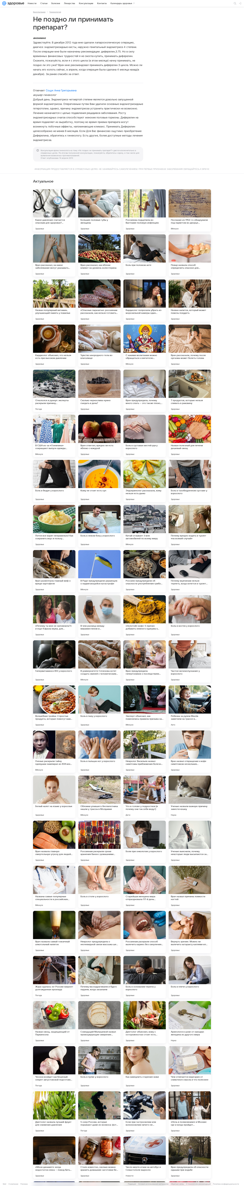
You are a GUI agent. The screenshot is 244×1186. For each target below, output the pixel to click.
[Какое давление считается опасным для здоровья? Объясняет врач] (54, 210)
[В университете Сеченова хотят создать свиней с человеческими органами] (99, 661)
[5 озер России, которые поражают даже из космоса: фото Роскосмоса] (99, 1112)
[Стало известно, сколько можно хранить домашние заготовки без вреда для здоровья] (99, 1157)
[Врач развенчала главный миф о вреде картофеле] (54, 571)
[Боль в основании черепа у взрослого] (144, 977)
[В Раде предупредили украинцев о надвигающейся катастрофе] (99, 571)
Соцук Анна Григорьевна (61, 90)
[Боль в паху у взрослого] (99, 706)
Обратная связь (177, 1184)
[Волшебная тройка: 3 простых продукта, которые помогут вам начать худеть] (54, 706)
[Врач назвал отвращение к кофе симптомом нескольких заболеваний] (190, 751)
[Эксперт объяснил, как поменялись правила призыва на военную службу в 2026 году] (144, 706)
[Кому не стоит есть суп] (99, 481)
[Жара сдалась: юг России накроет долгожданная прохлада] (54, 977)
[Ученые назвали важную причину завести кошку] (190, 797)
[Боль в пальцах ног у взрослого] (99, 751)
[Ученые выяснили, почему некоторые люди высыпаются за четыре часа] (190, 842)
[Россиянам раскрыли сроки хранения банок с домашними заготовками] (99, 842)
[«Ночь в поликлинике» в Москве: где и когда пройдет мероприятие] (190, 1112)
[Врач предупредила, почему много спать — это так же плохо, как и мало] (144, 391)
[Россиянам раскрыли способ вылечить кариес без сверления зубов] (144, 932)
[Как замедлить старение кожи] (144, 1067)
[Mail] (4, 3)
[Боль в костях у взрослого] (190, 616)
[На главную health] (15, 3)
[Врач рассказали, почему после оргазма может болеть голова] (190, 346)
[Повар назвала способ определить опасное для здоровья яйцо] (190, 255)
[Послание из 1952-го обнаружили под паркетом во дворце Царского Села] (190, 210)
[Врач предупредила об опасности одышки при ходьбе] (190, 1157)
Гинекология (55, 12)
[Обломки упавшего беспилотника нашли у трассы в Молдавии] (99, 797)
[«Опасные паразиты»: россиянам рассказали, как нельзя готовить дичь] (99, 300)
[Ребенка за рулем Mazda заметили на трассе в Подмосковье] (190, 706)
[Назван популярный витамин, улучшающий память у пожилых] (54, 300)
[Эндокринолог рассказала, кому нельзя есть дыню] (144, 481)
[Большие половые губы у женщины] (99, 210)
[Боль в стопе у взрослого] (99, 887)
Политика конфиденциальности (226, 1184)
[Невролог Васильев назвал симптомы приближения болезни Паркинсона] (144, 751)
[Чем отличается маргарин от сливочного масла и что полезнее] (190, 1067)
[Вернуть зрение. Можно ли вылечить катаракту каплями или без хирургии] (190, 932)
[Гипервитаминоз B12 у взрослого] (54, 661)
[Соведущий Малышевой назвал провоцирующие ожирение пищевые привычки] (99, 1022)
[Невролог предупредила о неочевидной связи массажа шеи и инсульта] (99, 932)
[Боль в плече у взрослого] (190, 977)
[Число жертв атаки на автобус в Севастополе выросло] (144, 1157)
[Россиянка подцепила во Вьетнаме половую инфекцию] (144, 210)
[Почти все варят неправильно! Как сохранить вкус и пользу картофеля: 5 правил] (54, 526)
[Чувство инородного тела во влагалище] (99, 346)
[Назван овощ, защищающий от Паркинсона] (54, 1022)
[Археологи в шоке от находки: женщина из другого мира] (190, 1022)
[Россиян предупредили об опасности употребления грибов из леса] (144, 571)
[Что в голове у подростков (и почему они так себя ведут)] (144, 797)
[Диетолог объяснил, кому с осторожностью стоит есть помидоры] (144, 1022)
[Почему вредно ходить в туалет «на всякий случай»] (190, 526)
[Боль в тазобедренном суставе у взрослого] (190, 481)
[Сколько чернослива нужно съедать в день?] (99, 391)
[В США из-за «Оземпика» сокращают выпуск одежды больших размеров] (54, 436)
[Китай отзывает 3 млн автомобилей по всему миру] (144, 526)
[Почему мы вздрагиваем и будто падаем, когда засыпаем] (99, 977)
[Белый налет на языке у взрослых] (54, 797)
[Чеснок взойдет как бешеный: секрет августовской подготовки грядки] (54, 1067)
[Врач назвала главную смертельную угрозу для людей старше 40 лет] (54, 842)
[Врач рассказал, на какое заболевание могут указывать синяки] (54, 255)
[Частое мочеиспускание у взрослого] (190, 661)
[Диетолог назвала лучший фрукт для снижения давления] (54, 1112)
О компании (13, 1184)
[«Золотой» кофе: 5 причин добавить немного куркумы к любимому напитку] (144, 616)
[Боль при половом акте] (144, 255)
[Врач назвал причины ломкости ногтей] (190, 887)
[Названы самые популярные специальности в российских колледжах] (54, 887)
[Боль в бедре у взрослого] (54, 481)
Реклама (24, 1184)
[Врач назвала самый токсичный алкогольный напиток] (54, 932)
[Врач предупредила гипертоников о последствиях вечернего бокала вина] (144, 661)
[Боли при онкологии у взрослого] (144, 842)
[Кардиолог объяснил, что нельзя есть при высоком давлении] (54, 346)
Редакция (132, 1184)
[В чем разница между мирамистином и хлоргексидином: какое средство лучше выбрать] (99, 616)
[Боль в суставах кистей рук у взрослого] (144, 436)
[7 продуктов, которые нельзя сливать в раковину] (190, 391)
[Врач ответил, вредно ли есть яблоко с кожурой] (99, 436)
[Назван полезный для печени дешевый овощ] (190, 436)
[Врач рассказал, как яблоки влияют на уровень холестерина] (99, 255)
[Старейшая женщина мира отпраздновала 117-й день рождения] (144, 887)
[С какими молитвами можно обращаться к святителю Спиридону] (144, 346)
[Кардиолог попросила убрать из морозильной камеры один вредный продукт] (144, 300)
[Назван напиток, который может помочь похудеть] (190, 300)
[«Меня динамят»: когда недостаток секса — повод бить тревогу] (54, 1157)
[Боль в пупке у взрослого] (99, 1067)
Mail (4, 1184)
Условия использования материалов (153, 1184)
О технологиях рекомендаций (198, 1184)
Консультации (39, 12)
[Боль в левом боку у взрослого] (99, 526)
